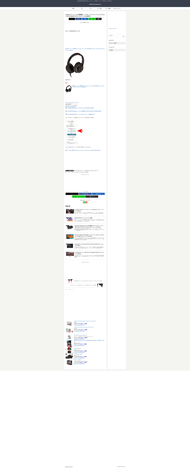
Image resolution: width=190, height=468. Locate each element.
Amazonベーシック (81, 170)
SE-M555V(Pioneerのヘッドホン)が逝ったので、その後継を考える (81, 114)
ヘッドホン (79, 172)
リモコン (83, 172)
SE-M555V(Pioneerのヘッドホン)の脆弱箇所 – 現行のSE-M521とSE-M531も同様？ (84, 111)
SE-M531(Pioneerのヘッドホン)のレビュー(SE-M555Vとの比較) (81, 107)
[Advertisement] (85, 26)
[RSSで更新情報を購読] (86, 202)
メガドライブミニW (78, 353)
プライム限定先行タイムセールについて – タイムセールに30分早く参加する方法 (84, 150)
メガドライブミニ (77, 348)
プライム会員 (68, 147)
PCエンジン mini (77, 359)
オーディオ (67, 170)
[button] (98, 19)
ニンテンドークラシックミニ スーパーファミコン (84, 327)
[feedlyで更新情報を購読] (84, 202)
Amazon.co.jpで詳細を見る (79, 324)
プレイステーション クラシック (80, 335)
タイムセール (74, 172)
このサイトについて (112, 28)
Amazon (76, 170)
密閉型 (87, 172)
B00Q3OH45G (88, 170)
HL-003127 (92, 170)
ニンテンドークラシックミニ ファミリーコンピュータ (85, 321)
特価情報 (72, 170)
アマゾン (97, 170)
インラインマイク (68, 172)
